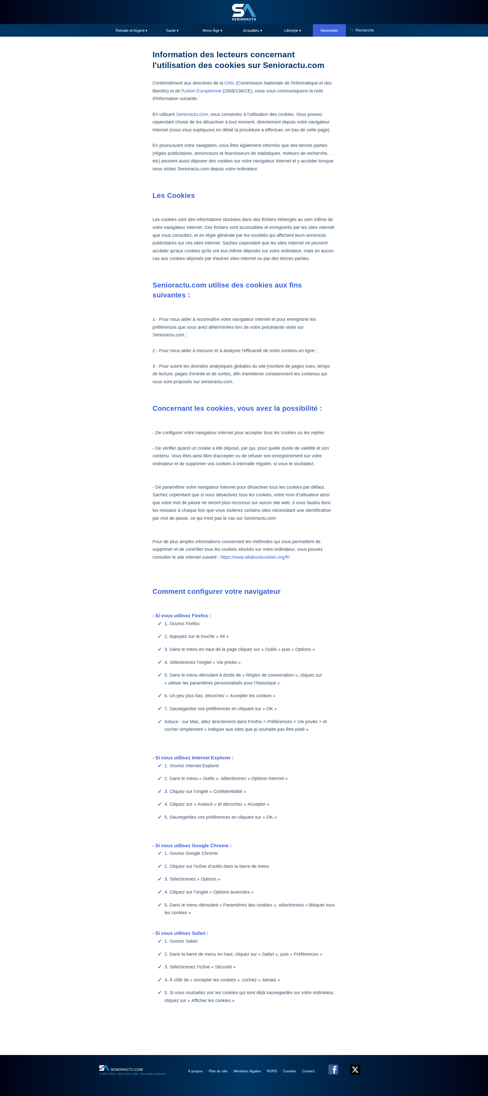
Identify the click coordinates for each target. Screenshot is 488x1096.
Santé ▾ (172, 30)
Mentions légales (248, 1071)
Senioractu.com (192, 114)
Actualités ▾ (252, 30)
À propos (196, 1071)
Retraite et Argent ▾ (131, 30)
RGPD (272, 1071)
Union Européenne (202, 90)
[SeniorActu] (244, 12)
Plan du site (218, 1071)
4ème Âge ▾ (212, 30)
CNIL (229, 83)
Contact (308, 1071)
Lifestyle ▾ (292, 30)
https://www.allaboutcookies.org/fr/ (255, 557)
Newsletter (329, 30)
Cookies (290, 1071)
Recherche (365, 30)
